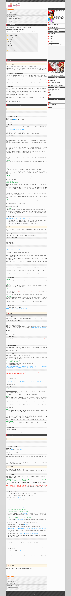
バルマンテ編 (10, 43)
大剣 (50, 89)
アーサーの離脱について (13, 350)
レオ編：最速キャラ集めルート (13, 48)
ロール (50, 97)
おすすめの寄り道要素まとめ (13, 587)
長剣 (53, 89)
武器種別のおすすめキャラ (13, 14)
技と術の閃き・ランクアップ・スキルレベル (56, 85)
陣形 (50, 94)
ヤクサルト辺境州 (20, 411)
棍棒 (52, 90)
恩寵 (50, 95)
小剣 (56, 89)
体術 (57, 90)
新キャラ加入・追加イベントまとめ (12, 88)
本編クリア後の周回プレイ (13, 66)
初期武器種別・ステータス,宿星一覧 (55, 44)
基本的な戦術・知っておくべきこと (14, 18)
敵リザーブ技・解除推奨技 (53, 29)
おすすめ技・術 (10, 12)
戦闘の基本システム (52, 80)
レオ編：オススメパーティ (12, 50)
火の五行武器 (19, 267)
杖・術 (50, 92)
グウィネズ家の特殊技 (52, 104)
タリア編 (9, 41)
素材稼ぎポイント (11, 21)
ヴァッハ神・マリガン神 (53, 105)
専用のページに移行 (18, 29)
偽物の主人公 (51, 102)
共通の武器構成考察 (11, 16)
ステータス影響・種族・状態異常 (54, 82)
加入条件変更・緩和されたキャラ (38, 209)
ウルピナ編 (10, 39)
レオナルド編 (51, 41)
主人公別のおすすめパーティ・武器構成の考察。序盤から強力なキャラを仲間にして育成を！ (59, 17)
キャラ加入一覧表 (52, 33)
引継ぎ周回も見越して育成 (12, 35)
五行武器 (50, 107)
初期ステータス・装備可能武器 (54, 43)
